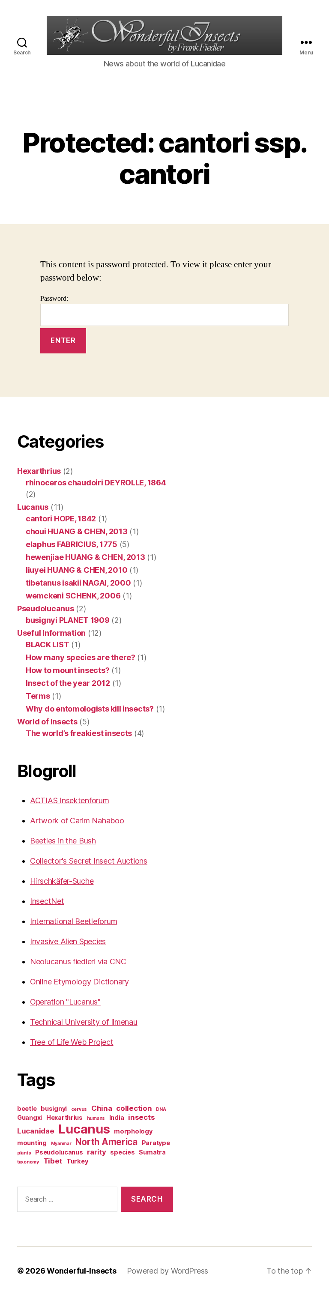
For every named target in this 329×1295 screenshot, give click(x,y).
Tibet (53, 1161)
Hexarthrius (39, 471)
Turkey (77, 1161)
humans (96, 1118)
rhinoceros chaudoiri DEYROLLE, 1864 (96, 482)
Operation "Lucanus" (65, 1001)
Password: (54, 298)
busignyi (54, 1108)
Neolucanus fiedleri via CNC (78, 961)
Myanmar (61, 1143)
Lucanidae (35, 1131)
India (116, 1117)
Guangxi (29, 1117)
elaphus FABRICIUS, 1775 (71, 544)
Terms (38, 695)
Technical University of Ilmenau (84, 1021)
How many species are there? (80, 657)
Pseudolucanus (45, 608)
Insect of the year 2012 (68, 683)
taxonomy (28, 1162)
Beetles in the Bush (63, 840)
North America (106, 1141)
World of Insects (47, 721)
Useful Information (51, 632)
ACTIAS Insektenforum (69, 800)
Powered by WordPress (168, 1270)
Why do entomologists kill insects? (90, 708)
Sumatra (152, 1152)
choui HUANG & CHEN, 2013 (77, 531)
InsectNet (47, 901)
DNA (161, 1109)
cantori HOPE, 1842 (61, 518)
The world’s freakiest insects (79, 733)
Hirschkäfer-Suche (61, 880)
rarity (96, 1152)
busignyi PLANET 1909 (68, 620)
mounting (32, 1142)
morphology (133, 1131)
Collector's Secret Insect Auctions (88, 860)
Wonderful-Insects (81, 1270)
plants (24, 1153)
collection (134, 1108)
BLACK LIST (47, 644)
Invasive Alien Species (68, 941)
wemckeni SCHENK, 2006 (73, 595)
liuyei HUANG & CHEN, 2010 (76, 569)
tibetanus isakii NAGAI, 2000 (78, 582)
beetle (26, 1108)
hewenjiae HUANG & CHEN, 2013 (85, 557)
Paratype (156, 1142)
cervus (79, 1109)
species (122, 1152)
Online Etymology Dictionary (79, 981)
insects (141, 1117)
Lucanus (32, 506)
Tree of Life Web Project (72, 1042)
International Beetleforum (73, 921)
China (101, 1108)
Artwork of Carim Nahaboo (77, 820)
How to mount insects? (67, 670)
